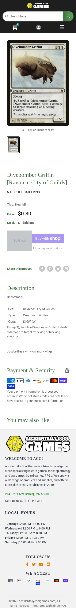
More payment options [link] (48, 248)
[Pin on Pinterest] (50, 269)
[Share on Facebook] (42, 269)
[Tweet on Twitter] (58, 269)
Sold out (19, 240)
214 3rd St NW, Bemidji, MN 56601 (27, 494)
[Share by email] (66, 269)
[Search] (68, 16)
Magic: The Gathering (23, 192)
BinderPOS (59, 605)
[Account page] (38, 27)
